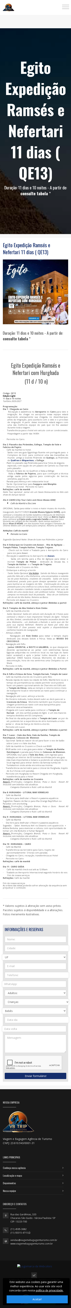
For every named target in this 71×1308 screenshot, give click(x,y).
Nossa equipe (9, 1191)
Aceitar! (37, 1299)
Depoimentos (9, 1183)
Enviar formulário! (35, 1076)
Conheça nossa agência (14, 1168)
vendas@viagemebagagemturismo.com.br (33, 1240)
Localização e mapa (12, 1175)
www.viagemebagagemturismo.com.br (31, 1243)
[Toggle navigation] (65, 6)
